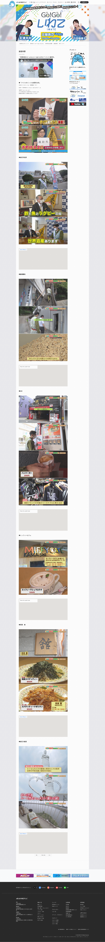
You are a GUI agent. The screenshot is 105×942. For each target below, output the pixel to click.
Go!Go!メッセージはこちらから (37, 43)
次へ (49, 855)
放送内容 (56, 43)
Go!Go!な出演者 (48, 43)
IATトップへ (61, 43)
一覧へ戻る (43, 855)
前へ (37, 855)
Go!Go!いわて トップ (24, 43)
